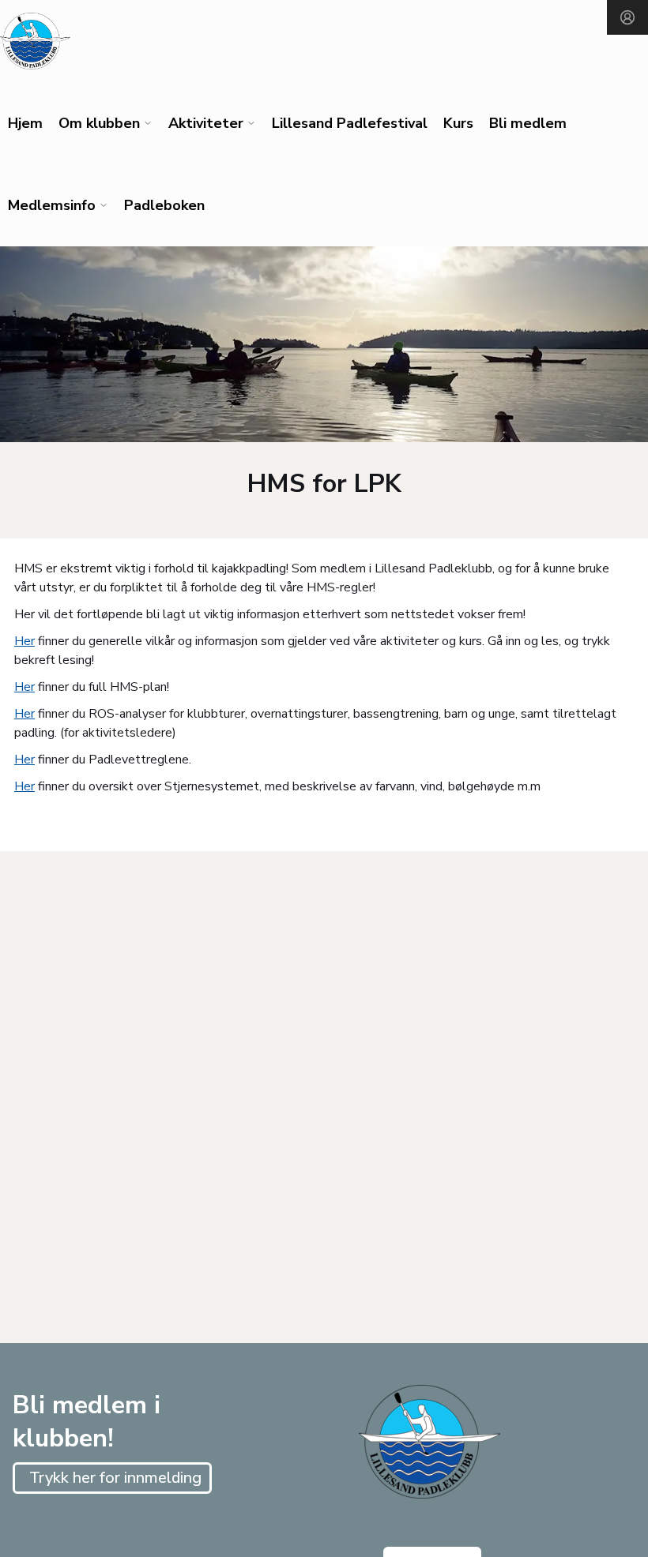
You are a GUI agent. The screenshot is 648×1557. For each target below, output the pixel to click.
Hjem (25, 123)
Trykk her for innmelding (115, 1477)
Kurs (458, 123)
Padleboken (164, 205)
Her (24, 641)
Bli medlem (528, 123)
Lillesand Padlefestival (350, 123)
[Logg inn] (627, 17)
